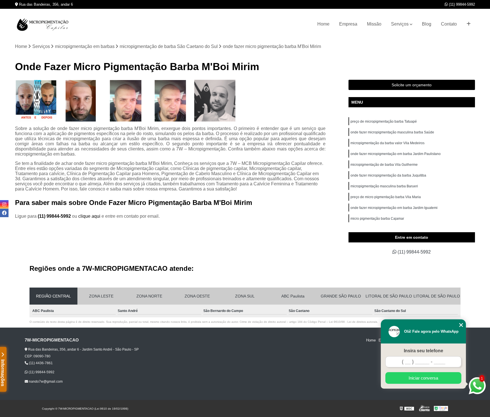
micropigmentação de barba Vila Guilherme (384, 165)
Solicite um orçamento (412, 85)
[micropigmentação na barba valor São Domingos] (215, 101)
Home (323, 24)
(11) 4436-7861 (40, 363)
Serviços (400, 24)
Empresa (348, 24)
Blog (426, 24)
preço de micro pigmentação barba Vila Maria (385, 197)
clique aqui (89, 216)
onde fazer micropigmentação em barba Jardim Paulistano (395, 154)
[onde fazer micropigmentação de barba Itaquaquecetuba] (36, 101)
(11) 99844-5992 (461, 4)
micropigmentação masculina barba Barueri (384, 186)
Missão (374, 24)
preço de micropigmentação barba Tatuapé (383, 121)
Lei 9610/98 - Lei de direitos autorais (353, 321)
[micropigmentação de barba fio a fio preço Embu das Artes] (81, 101)
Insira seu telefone (423, 350)
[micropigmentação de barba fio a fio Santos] (170, 101)
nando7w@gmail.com (45, 382)
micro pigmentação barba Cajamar (377, 219)
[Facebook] (4, 213)
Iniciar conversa (423, 378)
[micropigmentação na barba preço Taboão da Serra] (126, 101)
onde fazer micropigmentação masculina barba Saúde (392, 132)
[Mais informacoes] (468, 24)
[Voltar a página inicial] (43, 24)
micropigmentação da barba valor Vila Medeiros (387, 143)
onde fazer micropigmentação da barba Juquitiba (388, 175)
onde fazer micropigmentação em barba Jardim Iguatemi (394, 208)
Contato (449, 24)
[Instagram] (4, 204)
